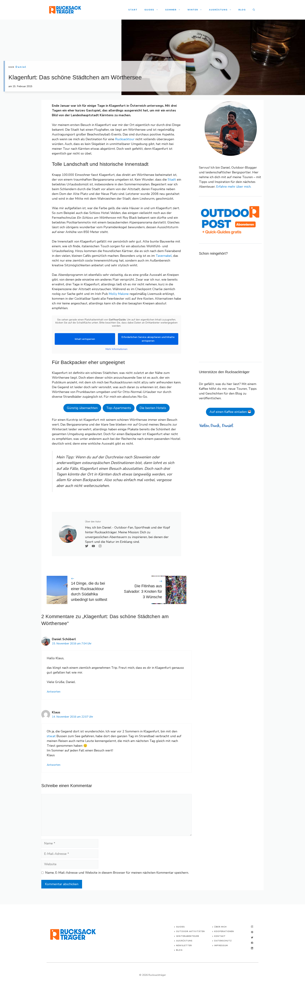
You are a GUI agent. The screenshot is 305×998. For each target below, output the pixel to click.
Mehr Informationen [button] (116, 349)
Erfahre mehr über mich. (233, 186)
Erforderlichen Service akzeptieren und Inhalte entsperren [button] (148, 338)
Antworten (53, 691)
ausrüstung (184, 940)
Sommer (171, 9)
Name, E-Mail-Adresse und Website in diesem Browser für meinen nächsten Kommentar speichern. (117, 872)
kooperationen (224, 931)
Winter (192, 9)
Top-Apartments (118, 408)
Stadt (172, 179)
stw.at (51, 736)
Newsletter (184, 945)
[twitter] (252, 937)
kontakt (220, 936)
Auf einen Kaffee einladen (229, 412)
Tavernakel (164, 256)
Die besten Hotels (153, 408)
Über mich (220, 927)
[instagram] (252, 927)
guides (180, 927)
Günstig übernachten (82, 408)
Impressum (221, 945)
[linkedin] (252, 948)
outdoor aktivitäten (190, 931)
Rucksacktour (124, 139)
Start (132, 9)
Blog (242, 9)
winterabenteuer (187, 936)
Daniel (21, 67)
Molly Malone (119, 294)
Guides (149, 9)
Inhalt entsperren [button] (85, 339)
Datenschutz (223, 940)
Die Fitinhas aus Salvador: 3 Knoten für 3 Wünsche (143, 591)
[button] (253, 9)
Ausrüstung (218, 9)
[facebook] (252, 943)
